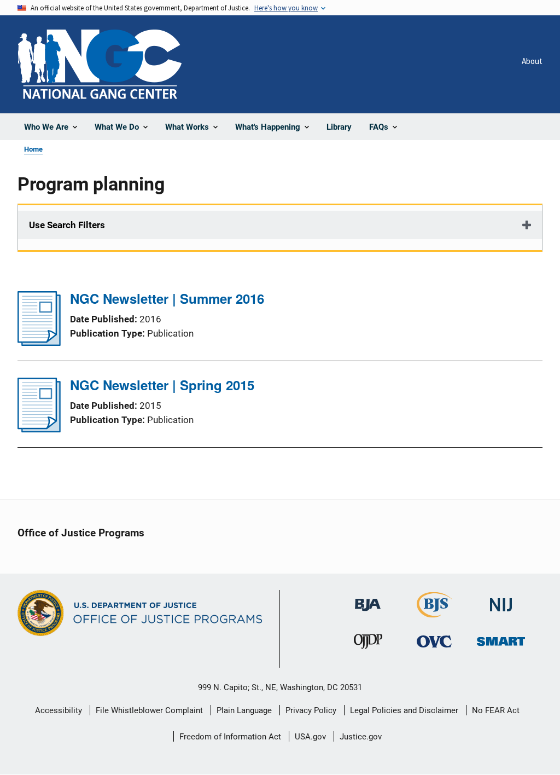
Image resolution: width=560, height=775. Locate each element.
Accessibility (58, 710)
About (532, 61)
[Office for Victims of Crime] (434, 641)
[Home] (100, 64)
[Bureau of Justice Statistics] (434, 613)
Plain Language (244, 710)
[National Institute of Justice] (501, 600)
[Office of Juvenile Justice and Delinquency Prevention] (368, 644)
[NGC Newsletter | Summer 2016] (39, 342)
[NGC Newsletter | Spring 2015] (39, 429)
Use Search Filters (67, 224)
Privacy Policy (310, 710)
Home (33, 149)
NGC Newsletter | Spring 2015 (162, 384)
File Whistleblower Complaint (149, 710)
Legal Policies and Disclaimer (404, 710)
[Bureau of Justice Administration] (368, 599)
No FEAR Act (496, 710)
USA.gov (310, 737)
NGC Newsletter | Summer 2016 (167, 298)
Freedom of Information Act (230, 737)
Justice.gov (361, 737)
